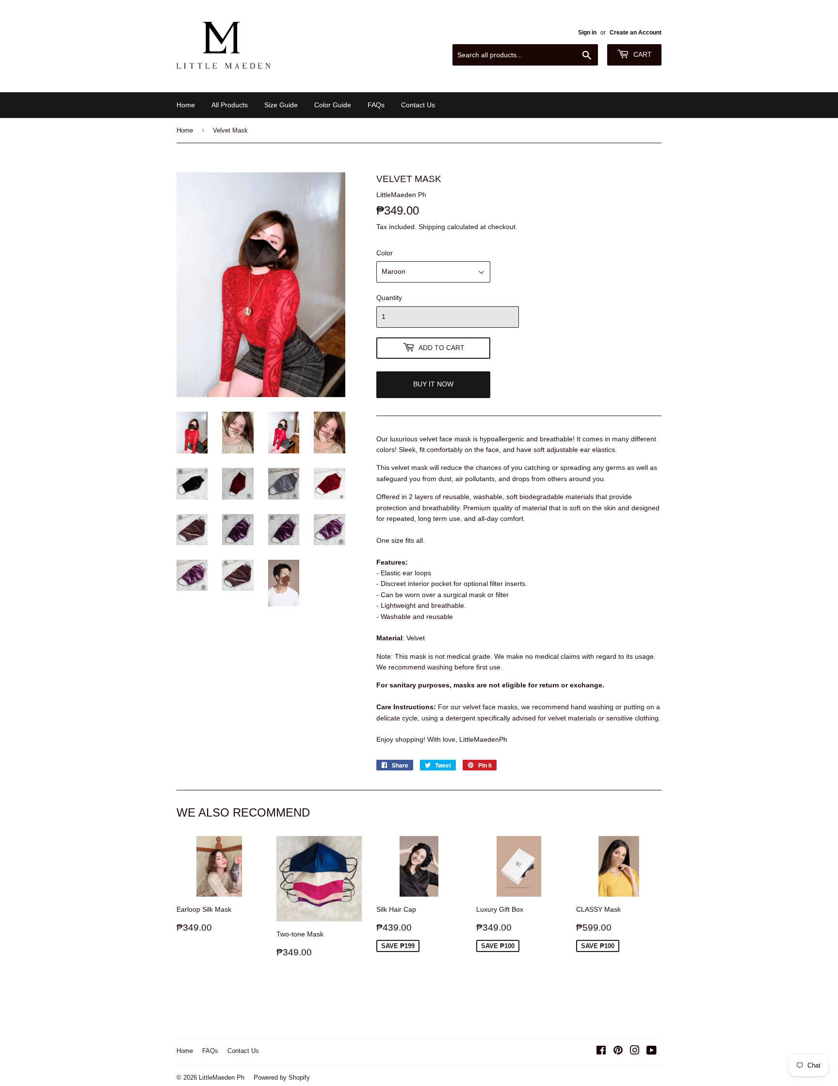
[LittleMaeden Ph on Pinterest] (618, 1051)
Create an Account (635, 32)
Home (186, 105)
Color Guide (332, 105)
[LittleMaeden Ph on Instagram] (635, 1051)
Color (384, 253)
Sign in (587, 32)
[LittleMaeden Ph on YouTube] (651, 1051)
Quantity (389, 297)
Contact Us (418, 105)
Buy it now (433, 384)
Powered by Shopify (282, 1077)
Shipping (432, 227)
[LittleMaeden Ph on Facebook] (601, 1051)
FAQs (376, 105)
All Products (229, 105)
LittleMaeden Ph (221, 1077)
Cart (641, 54)
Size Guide (281, 105)
